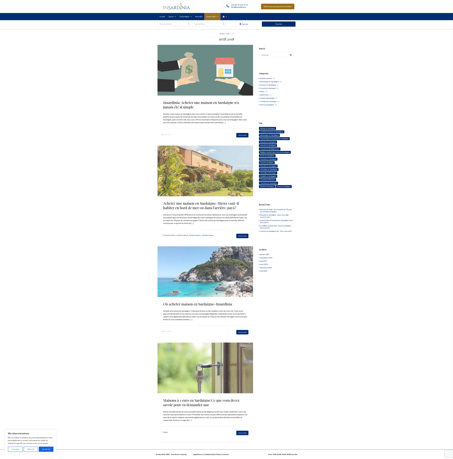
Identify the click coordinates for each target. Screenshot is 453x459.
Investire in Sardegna (268, 88)
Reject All (30, 449)
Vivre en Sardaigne (267, 105)
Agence (171, 16)
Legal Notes (197, 454)
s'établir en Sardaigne (268, 176)
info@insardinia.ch (238, 7)
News (166, 432)
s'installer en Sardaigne (268, 169)
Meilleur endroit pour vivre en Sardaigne (274, 152)
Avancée (245, 24)
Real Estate (264, 95)
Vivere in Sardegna (267, 186)
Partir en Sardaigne (267, 156)
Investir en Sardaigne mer (269, 149)
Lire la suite (242, 135)
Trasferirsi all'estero (267, 180)
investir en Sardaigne (268, 145)
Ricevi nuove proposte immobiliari (278, 6)
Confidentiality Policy (211, 454)
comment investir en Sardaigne (271, 132)
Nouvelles (198, 16)
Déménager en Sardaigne (269, 82)
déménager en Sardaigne (269, 135)
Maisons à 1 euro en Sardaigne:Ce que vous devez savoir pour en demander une (201, 402)
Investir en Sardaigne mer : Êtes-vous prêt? (276, 231)
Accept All (46, 449)
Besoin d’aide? (211, 16)
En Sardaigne (184, 16)
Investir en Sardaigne (268, 85)
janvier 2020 (264, 254)
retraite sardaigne (266, 162)
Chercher (278, 24)
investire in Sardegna (268, 142)
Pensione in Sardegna (268, 159)
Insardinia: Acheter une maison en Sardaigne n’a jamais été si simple (201, 104)
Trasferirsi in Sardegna (268, 101)
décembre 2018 (266, 268)
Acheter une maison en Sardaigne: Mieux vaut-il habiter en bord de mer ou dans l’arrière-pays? (201, 205)
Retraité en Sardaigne (268, 166)
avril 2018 (263, 271)
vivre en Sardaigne (283, 186)
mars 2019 (264, 264)
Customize (15, 449)
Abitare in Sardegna (267, 128)
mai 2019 (263, 261)
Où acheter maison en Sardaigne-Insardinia (197, 304)
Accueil (162, 16)
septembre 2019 (266, 258)
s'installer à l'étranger (268, 173)
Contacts (225, 454)
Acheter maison (169, 235)
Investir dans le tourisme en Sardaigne (274, 139)
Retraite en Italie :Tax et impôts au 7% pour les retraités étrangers (276, 210)
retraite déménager (267, 98)
